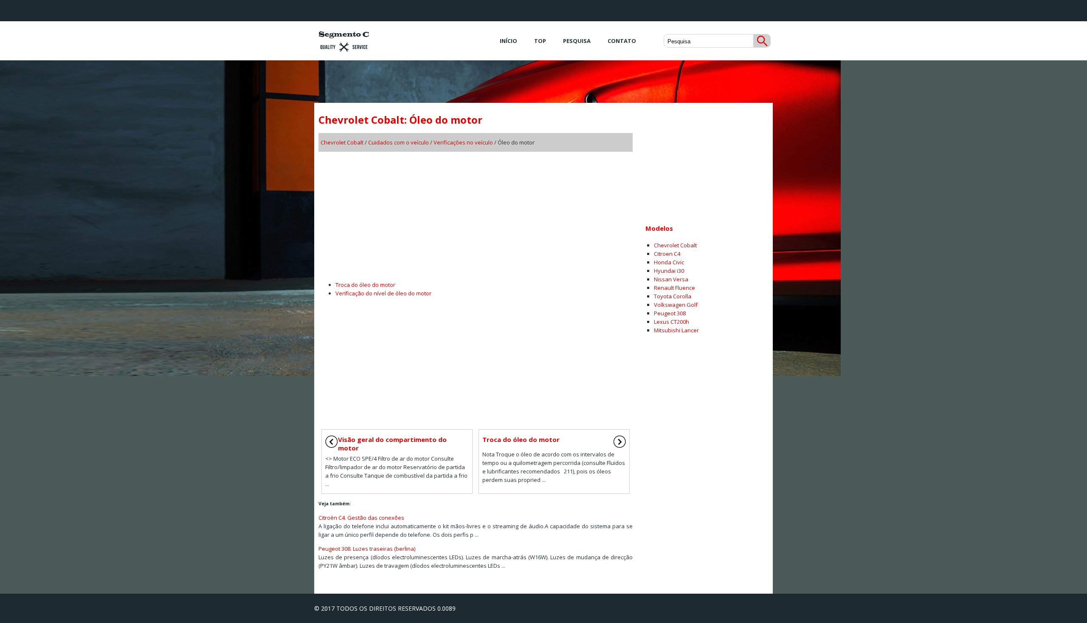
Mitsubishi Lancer (676, 330)
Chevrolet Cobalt (342, 142)
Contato (622, 41)
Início (508, 41)
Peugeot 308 (670, 313)
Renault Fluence (674, 288)
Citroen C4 (667, 254)
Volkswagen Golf (676, 305)
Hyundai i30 (669, 271)
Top (540, 41)
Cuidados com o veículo (398, 142)
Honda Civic (669, 262)
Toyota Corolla (672, 296)
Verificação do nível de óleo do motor (383, 293)
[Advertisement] (475, 213)
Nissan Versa (671, 279)
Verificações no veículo (463, 142)
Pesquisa (577, 41)
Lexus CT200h (671, 322)
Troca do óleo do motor (365, 285)
